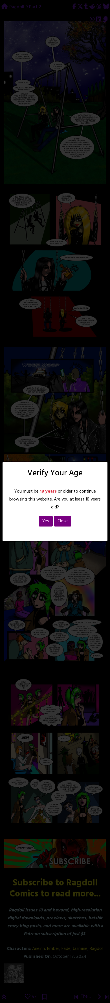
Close (63, 521)
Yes (45, 521)
